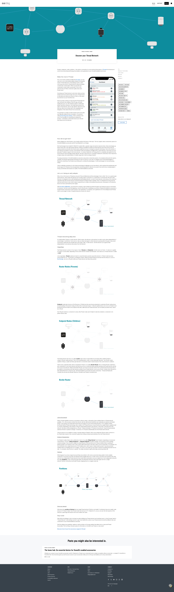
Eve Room (121, 102)
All (119, 69)
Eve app (78, 79)
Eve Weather (122, 110)
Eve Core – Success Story (73, 569)
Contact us (110, 569)
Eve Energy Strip (123, 91)
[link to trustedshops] (171, 586)
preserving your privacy (66, 115)
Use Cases (120, 72)
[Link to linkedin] (122, 579)
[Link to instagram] (116, 579)
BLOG (153, 3)
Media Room (70, 572)
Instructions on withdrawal (93, 572)
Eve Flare (121, 93)
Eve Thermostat (122, 106)
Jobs (49, 572)
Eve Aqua (121, 84)
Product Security (51, 576)
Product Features (123, 70)
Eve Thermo (128, 102)
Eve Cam (127, 84)
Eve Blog (110, 571)
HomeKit (120, 78)
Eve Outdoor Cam (123, 99)
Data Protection (51, 574)
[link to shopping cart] (171, 3)
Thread (105, 69)
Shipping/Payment (91, 574)
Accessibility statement (53, 578)
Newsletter (110, 574)
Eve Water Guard (123, 108)
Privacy (120, 76)
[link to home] (6, 3)
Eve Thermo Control (124, 104)
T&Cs (89, 571)
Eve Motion (121, 97)
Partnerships (110, 576)
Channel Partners (71, 571)
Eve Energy (60, 259)
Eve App (120, 74)
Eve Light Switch (123, 95)
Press (49, 571)
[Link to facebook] (108, 579)
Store (166, 3)
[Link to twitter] (111, 579)
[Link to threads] (119, 579)
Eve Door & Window (65, 186)
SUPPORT (159, 3)
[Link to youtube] (114, 579)
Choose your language (112, 583)
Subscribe (122, 122)
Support (109, 572)
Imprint (49, 580)
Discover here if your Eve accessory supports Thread (71, 529)
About (49, 569)
